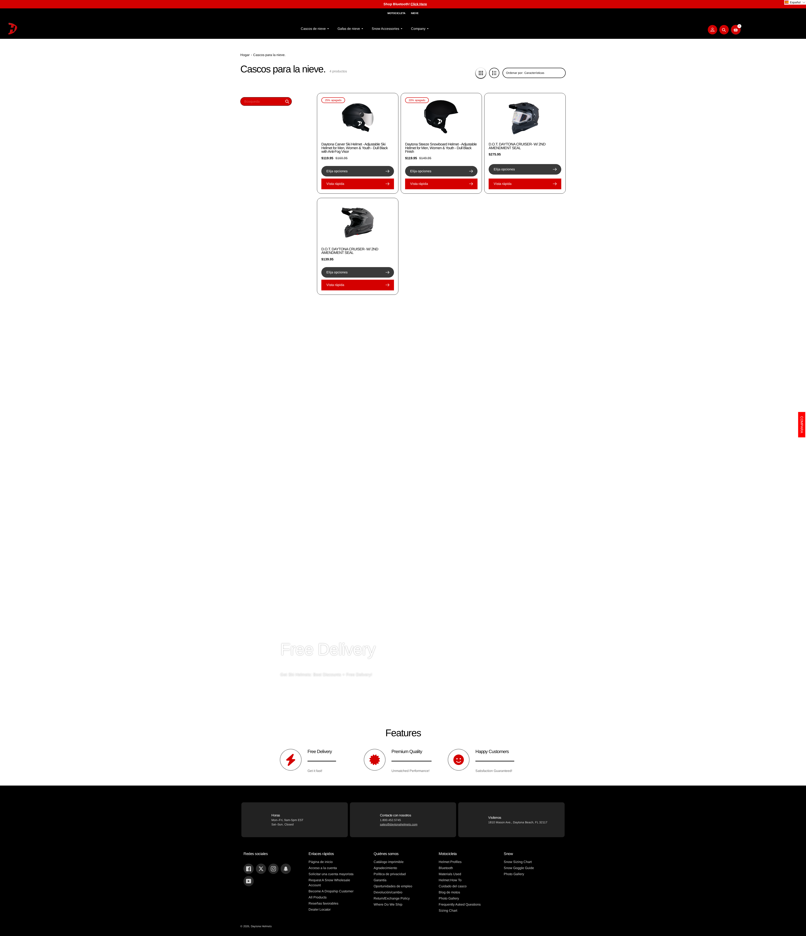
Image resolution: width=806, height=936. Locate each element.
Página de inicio (321, 862)
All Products (318, 897)
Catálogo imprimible (389, 862)
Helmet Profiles (450, 862)
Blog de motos (449, 892)
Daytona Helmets (261, 926)
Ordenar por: (514, 72)
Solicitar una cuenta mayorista (331, 874)
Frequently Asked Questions (460, 904)
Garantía (380, 880)
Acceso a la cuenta (323, 868)
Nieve (415, 13)
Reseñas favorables (323, 903)
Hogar (245, 55)
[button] (795, 2)
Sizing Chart (448, 910)
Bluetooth (446, 868)
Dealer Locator (320, 909)
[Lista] (494, 73)
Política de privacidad (390, 874)
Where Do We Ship (388, 904)
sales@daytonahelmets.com (398, 824)
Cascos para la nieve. (269, 55)
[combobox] (266, 101)
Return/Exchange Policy (392, 898)
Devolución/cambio (388, 892)
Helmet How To (450, 880)
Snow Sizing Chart (518, 862)
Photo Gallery (449, 898)
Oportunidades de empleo (393, 886)
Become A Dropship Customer (331, 891)
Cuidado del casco (453, 886)
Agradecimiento (385, 868)
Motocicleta (396, 13)
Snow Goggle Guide (519, 868)
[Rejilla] (481, 73)
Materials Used (450, 874)
